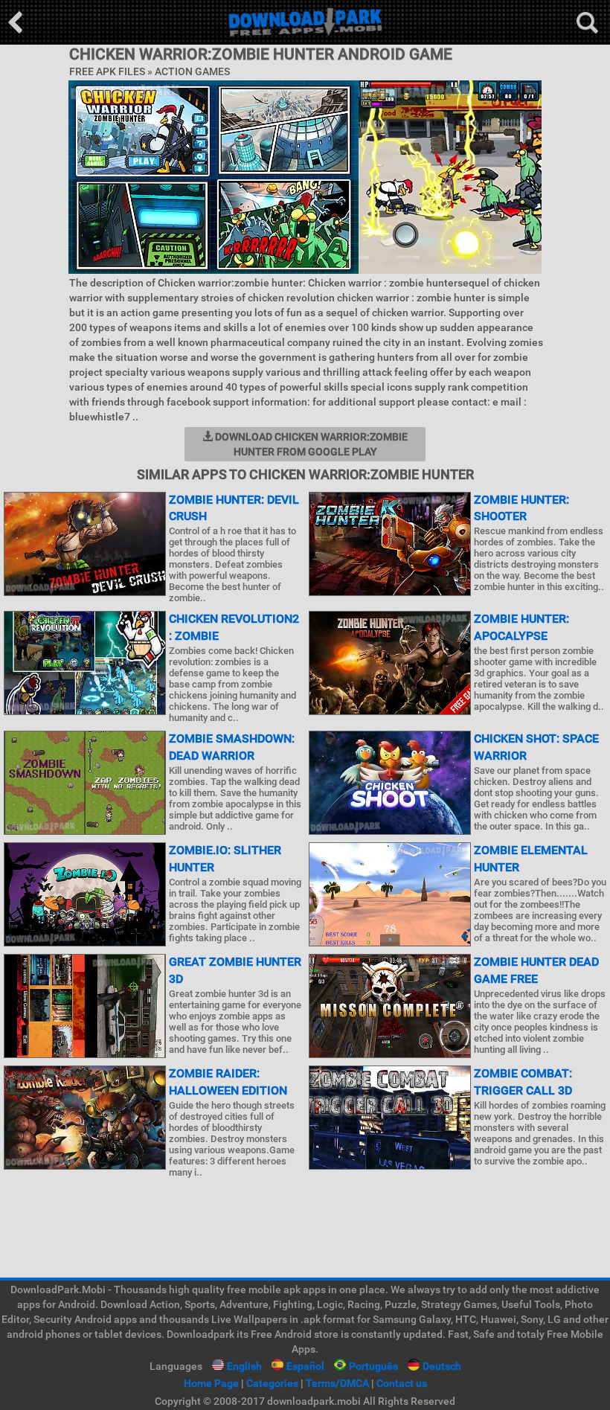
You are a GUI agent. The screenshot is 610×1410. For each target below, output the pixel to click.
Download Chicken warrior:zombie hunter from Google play (310, 444)
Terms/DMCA (337, 1383)
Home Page (211, 1383)
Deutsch (442, 1366)
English (244, 1366)
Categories (272, 1383)
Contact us (401, 1383)
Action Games (192, 71)
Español (305, 1366)
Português (373, 1366)
